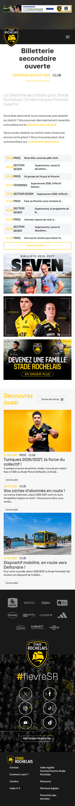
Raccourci (45, 782)
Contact (14, 768)
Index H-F (15, 788)
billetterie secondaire (41, 125)
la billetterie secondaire (43, 142)
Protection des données (48, 797)
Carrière (14, 782)
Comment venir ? (19, 775)
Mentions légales (49, 788)
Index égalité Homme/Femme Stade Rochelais (52, 771)
